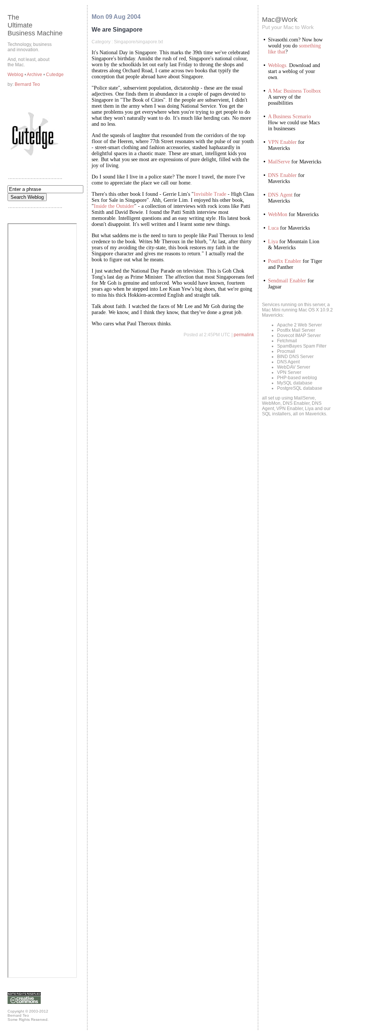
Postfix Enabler (284, 261)
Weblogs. (278, 65)
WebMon (277, 214)
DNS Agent (280, 195)
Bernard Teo (27, 84)
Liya (273, 241)
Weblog (16, 74)
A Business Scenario (289, 116)
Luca (273, 228)
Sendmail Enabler (287, 281)
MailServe (279, 162)
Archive (35, 74)
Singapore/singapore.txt (138, 41)
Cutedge (55, 74)
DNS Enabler (282, 175)
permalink (244, 334)
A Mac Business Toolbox (294, 91)
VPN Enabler (282, 142)
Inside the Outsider (114, 206)
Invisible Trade (210, 194)
